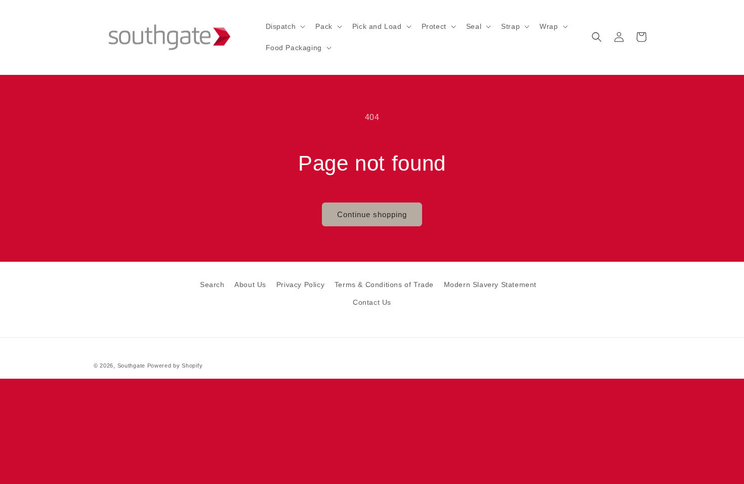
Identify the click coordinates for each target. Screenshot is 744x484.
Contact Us (372, 302)
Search (212, 284)
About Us (250, 284)
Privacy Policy (300, 284)
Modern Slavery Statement (490, 284)
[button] (285, 26)
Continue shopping (372, 214)
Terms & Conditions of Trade (384, 284)
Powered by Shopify (175, 365)
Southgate (131, 365)
